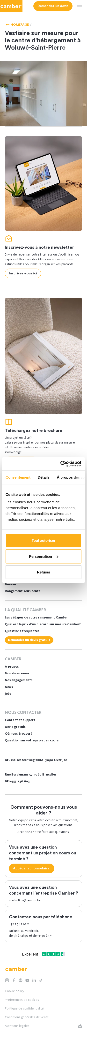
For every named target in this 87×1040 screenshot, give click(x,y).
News (9, 687)
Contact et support (20, 720)
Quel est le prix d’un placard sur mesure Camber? (43, 624)
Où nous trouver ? (19, 733)
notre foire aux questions (51, 832)
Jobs (8, 694)
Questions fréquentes (22, 631)
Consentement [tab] (18, 477)
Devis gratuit (15, 727)
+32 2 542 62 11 (19, 924)
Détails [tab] (44, 477)
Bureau (10, 584)
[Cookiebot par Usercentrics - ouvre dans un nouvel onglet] (61, 464)
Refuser (43, 572)
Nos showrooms (17, 673)
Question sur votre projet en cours (32, 740)
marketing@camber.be (25, 900)
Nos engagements (19, 680)
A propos (12, 666)
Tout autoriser (43, 540)
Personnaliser (40, 556)
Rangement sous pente (22, 591)
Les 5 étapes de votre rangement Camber (36, 617)
